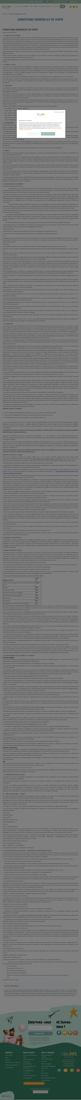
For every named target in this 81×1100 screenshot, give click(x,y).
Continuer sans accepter (59, 111)
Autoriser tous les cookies (48, 133)
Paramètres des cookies (33, 133)
